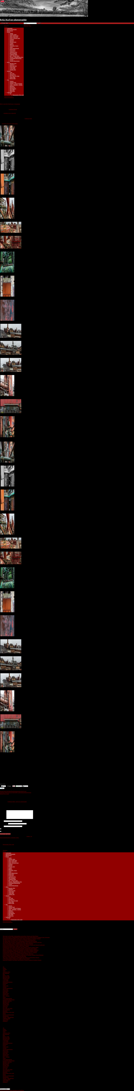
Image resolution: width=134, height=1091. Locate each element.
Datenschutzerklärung (9, 97)
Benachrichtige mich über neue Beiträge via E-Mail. (13, 831)
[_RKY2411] (10, 337)
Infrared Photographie (12, 29)
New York (12, 73)
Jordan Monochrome (14, 48)
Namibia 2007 (13, 69)
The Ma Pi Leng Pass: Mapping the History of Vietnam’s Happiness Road (19, 940)
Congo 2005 (12, 68)
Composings (9, 28)
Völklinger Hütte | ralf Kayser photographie (17, 801)
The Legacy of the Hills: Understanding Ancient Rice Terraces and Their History (20, 936)
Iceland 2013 (6, 990)
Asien (4, 970)
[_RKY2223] (7, 218)
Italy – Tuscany (6, 996)
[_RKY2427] (7, 436)
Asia (8, 79)
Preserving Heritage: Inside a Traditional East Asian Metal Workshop (18, 943)
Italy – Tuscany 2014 (14, 56)
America (9, 71)
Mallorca (12, 44)
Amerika (5, 969)
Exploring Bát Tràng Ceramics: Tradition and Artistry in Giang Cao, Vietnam (20, 952)
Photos (5, 27)
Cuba (11, 72)
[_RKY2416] (10, 371)
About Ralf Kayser (8, 96)
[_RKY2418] (7, 395)
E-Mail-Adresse (4, 823)
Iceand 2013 (12, 51)
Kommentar (3, 818)
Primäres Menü (5, 23)
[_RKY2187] (7, 170)
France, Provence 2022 (15, 38)
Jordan (11, 47)
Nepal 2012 (12, 91)
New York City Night (14, 76)
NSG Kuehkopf (13, 53)
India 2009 (12, 90)
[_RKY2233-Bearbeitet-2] (10, 248)
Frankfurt (12, 39)
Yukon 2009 (12, 77)
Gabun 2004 (12, 67)
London (11, 43)
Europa (4, 984)
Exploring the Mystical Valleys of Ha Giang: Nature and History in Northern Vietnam (21, 938)
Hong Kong (12, 87)
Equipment (5, 983)
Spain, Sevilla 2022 (14, 35)
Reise (30, 25)
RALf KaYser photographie (13, 19)
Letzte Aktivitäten (7, 791)
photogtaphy (18, 791)
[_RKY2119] (7, 146)
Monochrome (10, 30)
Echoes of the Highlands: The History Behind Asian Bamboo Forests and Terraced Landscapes (24, 945)
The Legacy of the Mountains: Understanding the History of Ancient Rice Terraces (21, 957)
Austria (11, 33)
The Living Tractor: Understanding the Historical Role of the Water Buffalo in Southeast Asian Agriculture (26, 937)
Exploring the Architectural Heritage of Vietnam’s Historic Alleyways (18, 953)
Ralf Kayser (11, 104)
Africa (8, 62)
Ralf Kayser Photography (8, 1014)
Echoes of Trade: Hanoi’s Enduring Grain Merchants (14, 956)
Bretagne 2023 (13, 42)
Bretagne (12, 40)
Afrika (4, 968)
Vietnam (11, 81)
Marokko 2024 (13, 63)
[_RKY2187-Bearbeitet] (7, 194)
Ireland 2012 (12, 49)
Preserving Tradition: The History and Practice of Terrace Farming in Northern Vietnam (22, 960)
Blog (4, 974)
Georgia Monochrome (15, 61)
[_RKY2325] (7, 296)
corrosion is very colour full (10, 113)
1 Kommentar (17, 104)
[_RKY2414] (10, 354)
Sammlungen (6, 1016)
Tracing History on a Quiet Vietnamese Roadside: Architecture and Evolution (20, 948)
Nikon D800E (27, 24)
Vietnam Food (13, 82)
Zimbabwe (12, 64)
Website (1, 826)
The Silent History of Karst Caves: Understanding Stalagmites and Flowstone (20, 941)
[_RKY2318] (7, 272)
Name (1, 821)
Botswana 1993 (13, 66)
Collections (9, 92)
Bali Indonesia (13, 88)
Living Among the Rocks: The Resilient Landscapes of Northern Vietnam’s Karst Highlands (23, 955)
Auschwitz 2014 (13, 52)
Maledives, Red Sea (7, 1001)
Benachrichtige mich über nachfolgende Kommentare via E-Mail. (16, 829)
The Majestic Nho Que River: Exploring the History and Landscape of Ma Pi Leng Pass (22, 942)
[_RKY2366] (7, 320)
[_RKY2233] (10, 232)
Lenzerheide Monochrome (15, 58)
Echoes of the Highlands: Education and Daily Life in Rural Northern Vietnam (20, 951)
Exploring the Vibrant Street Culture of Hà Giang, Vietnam (16, 946)
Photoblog (6, 25)
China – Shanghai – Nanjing (16, 85)
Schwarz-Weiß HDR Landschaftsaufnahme (13, 792)
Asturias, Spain (13, 34)
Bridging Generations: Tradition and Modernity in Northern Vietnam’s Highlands (20, 950)
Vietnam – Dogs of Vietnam (16, 83)
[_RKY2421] (10, 412)
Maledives (12, 86)
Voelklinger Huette (13, 109)
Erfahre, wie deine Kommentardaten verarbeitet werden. (16, 837)
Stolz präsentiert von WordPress (17, 1090)
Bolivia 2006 (12, 78)
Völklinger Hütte (13, 54)
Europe (8, 32)
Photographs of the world (18, 95)
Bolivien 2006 (6, 975)
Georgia (11, 59)
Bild (1, 104)
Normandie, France (14, 45)
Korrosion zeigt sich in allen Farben (10, 123)
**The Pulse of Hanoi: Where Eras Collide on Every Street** (16, 958)
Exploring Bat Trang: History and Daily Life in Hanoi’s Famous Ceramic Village (20, 947)
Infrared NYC (13, 74)
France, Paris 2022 (14, 37)
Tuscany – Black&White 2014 (16, 57)
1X (10, 93)
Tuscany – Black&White (8, 1017)
